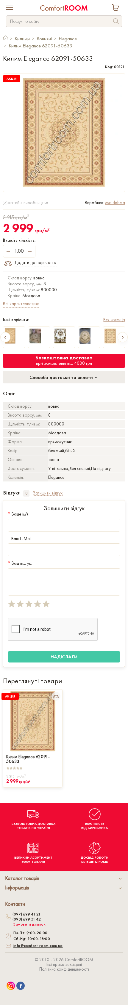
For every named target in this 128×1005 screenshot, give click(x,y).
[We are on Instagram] (11, 986)
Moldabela (115, 203)
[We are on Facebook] (20, 986)
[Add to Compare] (55, 696)
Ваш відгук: (20, 563)
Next (123, 337)
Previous (5, 337)
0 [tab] (26, 493)
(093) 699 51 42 (27, 919)
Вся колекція (114, 320)
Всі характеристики (21, 304)
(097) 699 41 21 (26, 914)
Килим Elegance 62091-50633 (28, 758)
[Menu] (9, 8)
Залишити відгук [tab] (48, 493)
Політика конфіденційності (64, 969)
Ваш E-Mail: (21, 539)
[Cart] (116, 8)
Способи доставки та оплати (61, 377)
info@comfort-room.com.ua (38, 945)
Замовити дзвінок (29, 924)
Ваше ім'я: (18, 514)
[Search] (116, 22)
